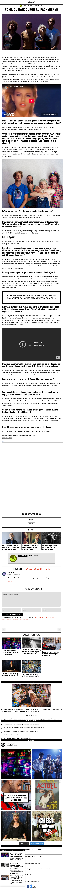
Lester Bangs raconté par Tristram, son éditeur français (50, 547)
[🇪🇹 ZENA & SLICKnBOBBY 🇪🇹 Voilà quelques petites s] (16, 795)
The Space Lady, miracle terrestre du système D (10, 674)
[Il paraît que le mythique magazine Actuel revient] (47, 795)
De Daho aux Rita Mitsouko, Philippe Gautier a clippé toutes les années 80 (31, 651)
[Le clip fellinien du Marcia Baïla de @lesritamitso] (47, 764)
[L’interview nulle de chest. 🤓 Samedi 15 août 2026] (47, 826)
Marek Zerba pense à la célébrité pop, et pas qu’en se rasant (30, 547)
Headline (31, 523)
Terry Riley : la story (9, 858)
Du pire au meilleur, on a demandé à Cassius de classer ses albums (11, 547)
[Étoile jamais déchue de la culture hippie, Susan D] (16, 826)
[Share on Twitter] (31, 887)
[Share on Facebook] (28, 887)
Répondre (10, 581)
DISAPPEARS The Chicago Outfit (9, 852)
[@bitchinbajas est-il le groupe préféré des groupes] (16, 764)
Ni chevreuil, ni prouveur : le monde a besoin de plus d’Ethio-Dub (51, 653)
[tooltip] (23, 514)
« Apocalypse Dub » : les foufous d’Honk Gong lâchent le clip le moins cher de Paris (27, 869)
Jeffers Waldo (29, 5)
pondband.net (7, 438)
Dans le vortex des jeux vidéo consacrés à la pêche (31, 675)
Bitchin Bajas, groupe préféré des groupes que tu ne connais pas (11, 652)
